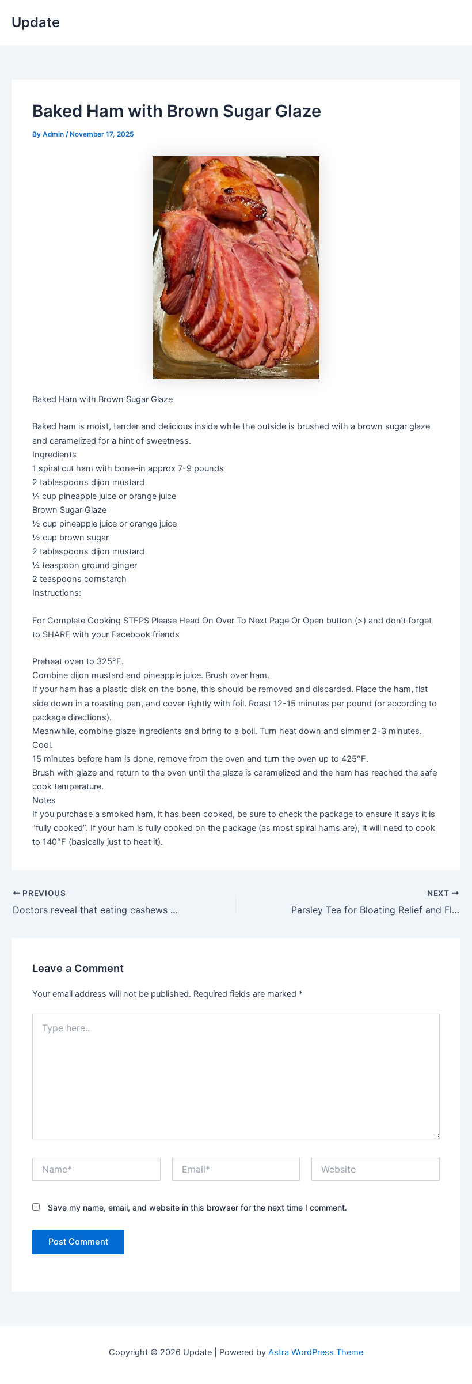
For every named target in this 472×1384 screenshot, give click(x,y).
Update (36, 22)
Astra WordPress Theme (315, 1352)
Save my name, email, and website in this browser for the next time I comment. (197, 1207)
